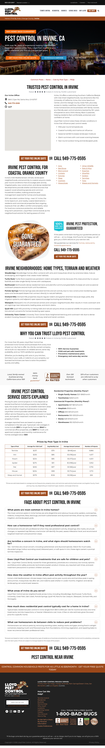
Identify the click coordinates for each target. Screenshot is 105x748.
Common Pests (37, 80)
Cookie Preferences (45, 726)
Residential (55, 11)
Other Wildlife (87, 166)
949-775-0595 (80, 58)
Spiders (85, 176)
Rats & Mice (87, 168)
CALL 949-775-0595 (66, 250)
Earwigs (61, 176)
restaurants (90, 243)
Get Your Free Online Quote (22, 58)
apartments (66, 245)
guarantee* (35, 381)
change (16, 696)
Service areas (73, 11)
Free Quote (91, 11)
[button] (28, 127)
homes (82, 243)
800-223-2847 (9, 2)
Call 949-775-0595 (70, 158)
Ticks (84, 181)
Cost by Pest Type (60, 80)
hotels (56, 245)
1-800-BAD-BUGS (76, 714)
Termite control (45, 11)
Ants (60, 166)
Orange (58, 684)
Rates (48, 80)
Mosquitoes (63, 183)
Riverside (65, 684)
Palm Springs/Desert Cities (78, 684)
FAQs (72, 80)
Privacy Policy (94, 742)
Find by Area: (42, 684)
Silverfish (85, 173)
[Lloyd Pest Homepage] (13, 11)
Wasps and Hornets (90, 183)
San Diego (51, 684)
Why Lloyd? (82, 11)
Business (64, 11)
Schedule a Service (53, 58)
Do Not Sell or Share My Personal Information (45, 722)
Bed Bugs (62, 168)
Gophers (61, 181)
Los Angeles (54, 686)
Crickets (61, 173)
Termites (85, 178)
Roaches (85, 171)
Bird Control (63, 171)
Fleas (60, 178)
